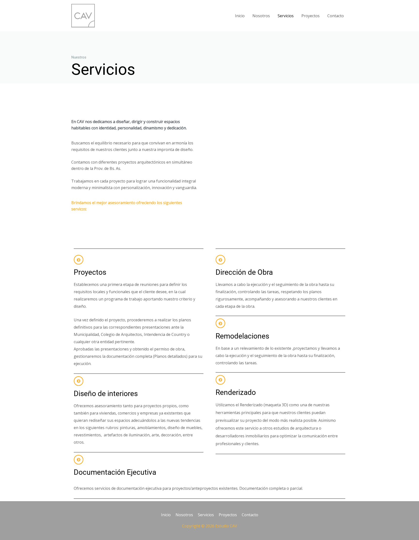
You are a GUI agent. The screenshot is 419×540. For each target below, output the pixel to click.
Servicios (286, 15)
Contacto (335, 15)
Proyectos (310, 15)
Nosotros (261, 15)
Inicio (240, 15)
